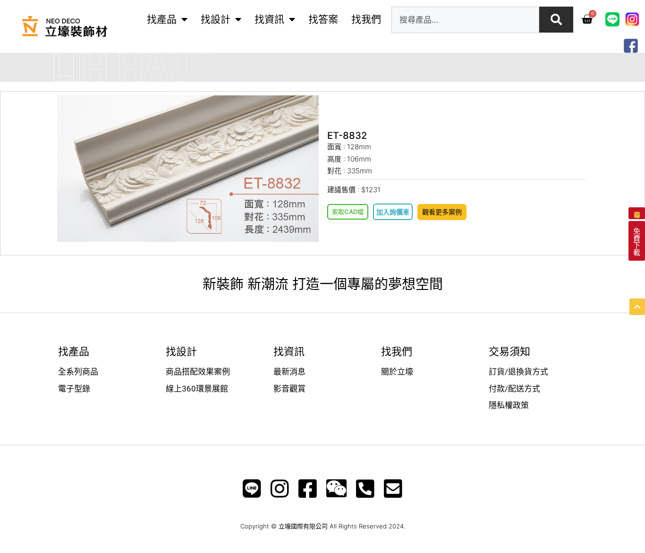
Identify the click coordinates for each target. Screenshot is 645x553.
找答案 (323, 19)
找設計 (215, 19)
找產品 (162, 19)
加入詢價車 (392, 212)
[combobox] (465, 20)
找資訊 (269, 19)
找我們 (366, 19)
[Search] (556, 20)
